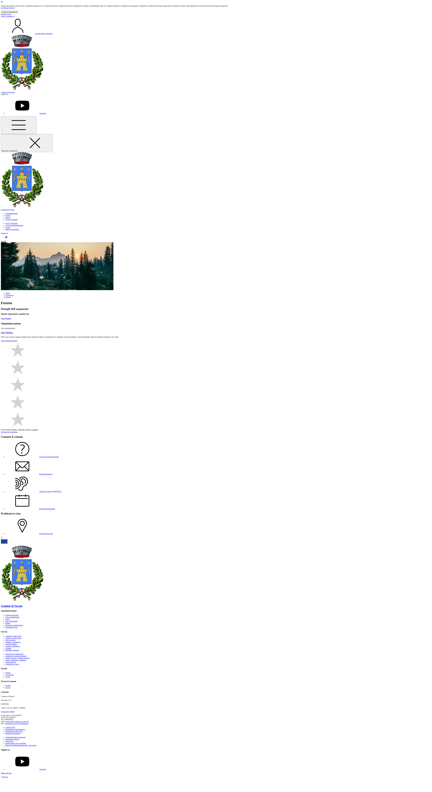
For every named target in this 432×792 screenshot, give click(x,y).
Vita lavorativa (10, 640)
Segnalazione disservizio (14, 731)
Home (7, 293)
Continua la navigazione (9, 12)
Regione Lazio (6, 14)
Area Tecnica (6, 318)
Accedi (3, 241)
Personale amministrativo (14, 625)
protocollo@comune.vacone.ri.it (17, 722)
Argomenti (9, 295)
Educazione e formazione (14, 654)
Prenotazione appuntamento (15, 729)
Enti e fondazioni (11, 621)
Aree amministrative (12, 617)
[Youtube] (6, 237)
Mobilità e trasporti (12, 650)
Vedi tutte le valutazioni (9, 432)
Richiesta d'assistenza (13, 733)
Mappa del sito (6, 773)
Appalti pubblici (11, 644)
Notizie (8, 673)
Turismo (8, 648)
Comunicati (9, 675)
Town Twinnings (11, 223)
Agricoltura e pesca (12, 664)
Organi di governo (11, 615)
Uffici (7, 619)
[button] (11, 213)
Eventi (7, 688)
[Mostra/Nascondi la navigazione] (18, 125)
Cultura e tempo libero (13, 638)
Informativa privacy (12, 739)
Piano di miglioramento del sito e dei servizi (20, 745)
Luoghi (8, 686)
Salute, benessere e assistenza (15, 660)
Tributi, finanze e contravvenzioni (17, 658)
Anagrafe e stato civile (13, 636)
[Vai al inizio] (2, 538)
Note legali (9, 741)
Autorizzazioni (10, 662)
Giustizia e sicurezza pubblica (15, 656)
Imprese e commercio (13, 642)
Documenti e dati (11, 627)
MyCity (5, 777)
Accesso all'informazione (14, 225)
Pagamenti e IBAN (7, 712)
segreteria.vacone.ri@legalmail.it (16, 724)
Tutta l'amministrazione (9, 341)
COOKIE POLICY (8, 8)
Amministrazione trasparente (15, 737)
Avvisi (7, 677)
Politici (7, 623)
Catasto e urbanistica (12, 646)
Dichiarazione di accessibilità (15, 743)
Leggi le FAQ (10, 727)
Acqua (7, 227)
